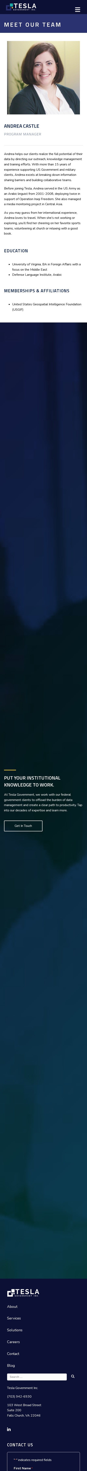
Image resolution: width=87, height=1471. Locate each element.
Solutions (14, 1330)
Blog (11, 1365)
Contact (13, 1353)
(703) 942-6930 (19, 1396)
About (12, 1306)
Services (14, 1318)
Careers (13, 1341)
